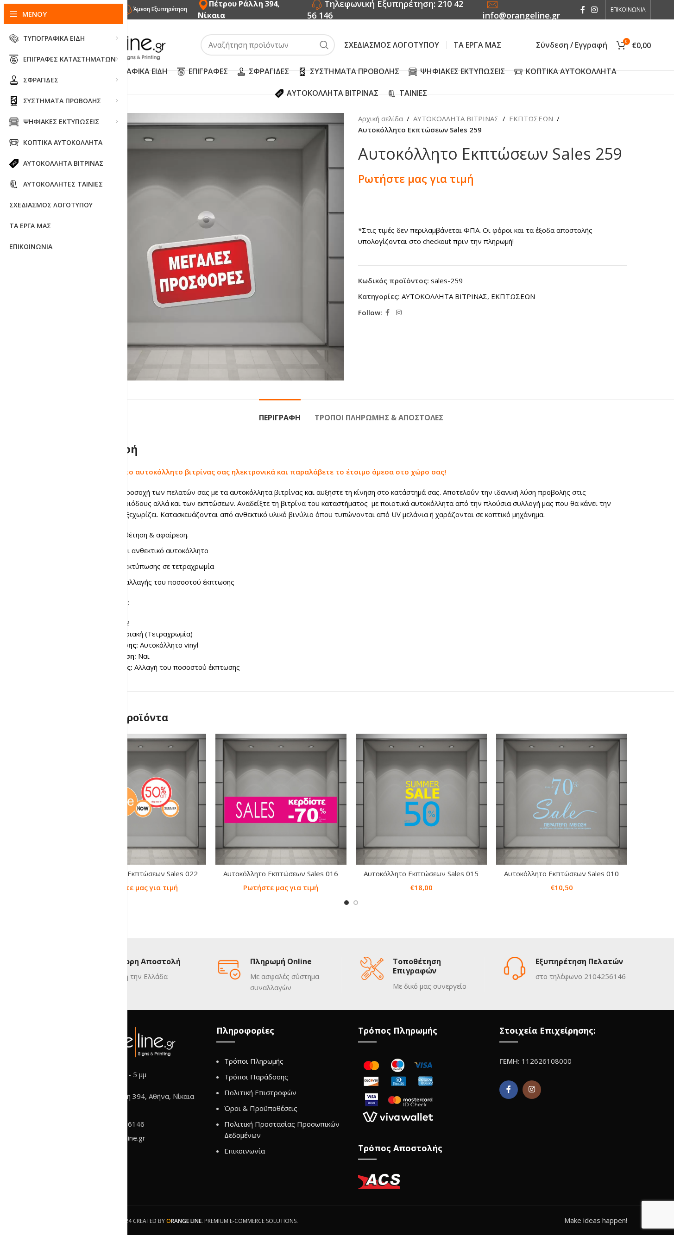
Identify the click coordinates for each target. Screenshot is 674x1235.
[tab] (280, 413)
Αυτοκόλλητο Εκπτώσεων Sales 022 (140, 873)
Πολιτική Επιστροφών (260, 1092)
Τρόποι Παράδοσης (256, 1076)
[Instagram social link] (594, 10)
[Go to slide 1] (346, 902)
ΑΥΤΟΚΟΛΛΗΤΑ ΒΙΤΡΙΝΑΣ (456, 118)
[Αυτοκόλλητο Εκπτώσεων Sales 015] (421, 799)
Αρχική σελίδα (380, 118)
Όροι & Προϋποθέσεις (260, 1108)
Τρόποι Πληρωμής (253, 1061)
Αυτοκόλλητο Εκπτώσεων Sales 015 (421, 873)
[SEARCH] (324, 45)
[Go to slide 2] (355, 902)
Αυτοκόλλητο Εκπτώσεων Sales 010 (561, 873)
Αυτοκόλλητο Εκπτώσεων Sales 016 (280, 873)
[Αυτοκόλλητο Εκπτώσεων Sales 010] (561, 799)
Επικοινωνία (244, 1150)
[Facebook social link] (582, 10)
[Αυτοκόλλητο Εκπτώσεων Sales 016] (280, 799)
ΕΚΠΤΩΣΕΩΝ (531, 118)
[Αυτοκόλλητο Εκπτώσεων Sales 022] (140, 799)
